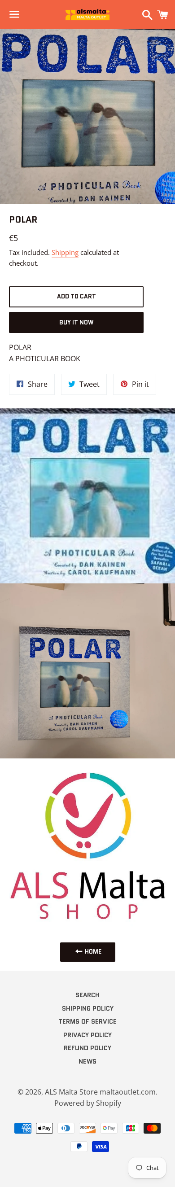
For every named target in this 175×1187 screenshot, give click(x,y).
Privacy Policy (87, 1034)
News (87, 1061)
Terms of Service (87, 1021)
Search (87, 994)
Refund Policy (87, 1047)
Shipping (65, 252)
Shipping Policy (88, 1008)
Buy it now (76, 322)
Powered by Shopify (87, 1103)
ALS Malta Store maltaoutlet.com (100, 1092)
